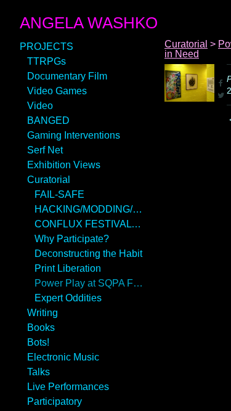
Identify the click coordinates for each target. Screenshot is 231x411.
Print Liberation (67, 268)
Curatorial (48, 179)
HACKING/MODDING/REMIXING (88, 209)
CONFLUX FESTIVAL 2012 (88, 224)
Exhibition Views (63, 165)
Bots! (38, 342)
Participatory (54, 401)
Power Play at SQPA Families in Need (88, 283)
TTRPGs (46, 61)
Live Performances (68, 386)
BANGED (48, 120)
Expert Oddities (68, 298)
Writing (42, 312)
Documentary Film (67, 76)
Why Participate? (71, 239)
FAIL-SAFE (59, 194)
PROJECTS (46, 46)
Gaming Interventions (73, 135)
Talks (38, 372)
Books (41, 327)
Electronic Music (63, 357)
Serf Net (45, 150)
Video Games (57, 91)
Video (40, 105)
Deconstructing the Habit (88, 253)
